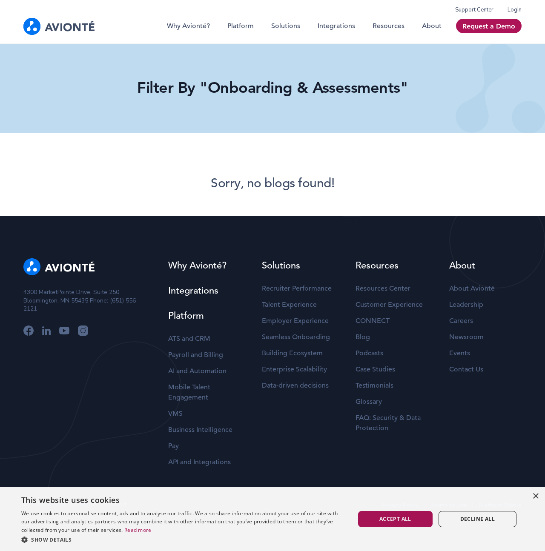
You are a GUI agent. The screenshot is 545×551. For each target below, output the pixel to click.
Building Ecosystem (292, 353)
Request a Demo (488, 26)
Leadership (466, 304)
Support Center (474, 10)
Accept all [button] (395, 518)
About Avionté (472, 288)
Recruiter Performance (297, 288)
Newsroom (466, 337)
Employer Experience (295, 321)
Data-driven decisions (295, 385)
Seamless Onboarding (296, 337)
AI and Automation (197, 371)
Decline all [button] (477, 518)
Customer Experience (389, 304)
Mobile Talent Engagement (189, 392)
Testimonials (374, 385)
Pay (173, 446)
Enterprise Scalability (294, 369)
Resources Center (383, 288)
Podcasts (369, 353)
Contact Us (466, 369)
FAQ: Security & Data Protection (388, 423)
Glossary (369, 401)
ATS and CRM (189, 338)
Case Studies (375, 369)
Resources (388, 26)
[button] (183, 539)
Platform (240, 26)
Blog (363, 337)
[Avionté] (59, 26)
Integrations (336, 26)
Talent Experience (289, 304)
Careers (461, 321)
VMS (175, 413)
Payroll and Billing (195, 355)
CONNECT (373, 321)
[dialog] (272, 519)
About (432, 26)
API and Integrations (199, 462)
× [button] (535, 496)
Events (459, 353)
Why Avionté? (188, 26)
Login (515, 10)
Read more (138, 530)
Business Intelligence (200, 429)
